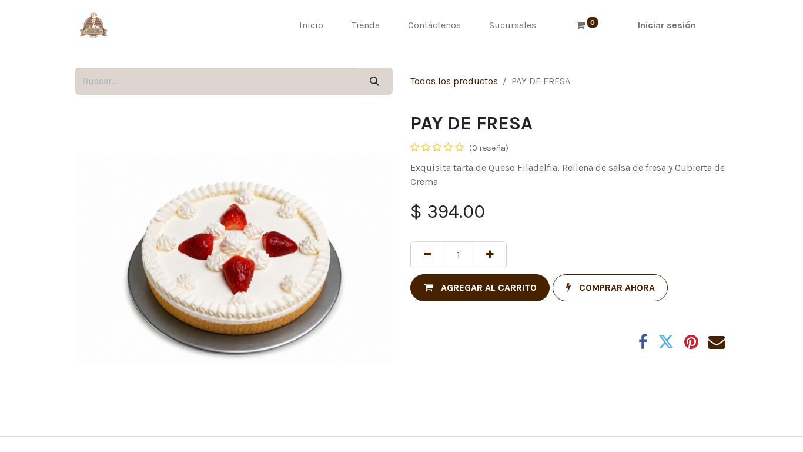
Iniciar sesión (667, 25)
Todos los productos (454, 81)
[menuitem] (311, 25)
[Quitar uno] (427, 254)
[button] (480, 287)
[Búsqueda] (375, 81)
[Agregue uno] (490, 254)
